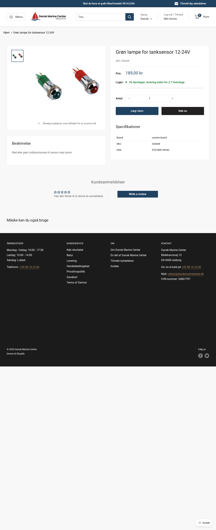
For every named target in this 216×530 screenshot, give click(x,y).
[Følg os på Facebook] (200, 355)
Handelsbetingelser (78, 266)
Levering (72, 260)
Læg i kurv (137, 110)
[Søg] (129, 17)
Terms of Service (77, 282)
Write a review (137, 194)
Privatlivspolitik (76, 271)
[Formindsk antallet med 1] (129, 98)
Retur (70, 255)
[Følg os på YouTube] (207, 355)
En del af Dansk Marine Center (128, 255)
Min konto (170, 18)
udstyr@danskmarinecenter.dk (186, 274)
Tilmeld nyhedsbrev (122, 260)
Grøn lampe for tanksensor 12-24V (33, 32)
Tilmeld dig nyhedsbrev (193, 3)
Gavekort (72, 277)
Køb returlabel (75, 249)
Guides (115, 266)
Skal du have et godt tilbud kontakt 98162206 (109, 3)
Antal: (119, 98)
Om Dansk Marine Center (125, 249)
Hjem (6, 32)
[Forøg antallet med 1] (172, 98)
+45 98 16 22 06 (29, 267)
